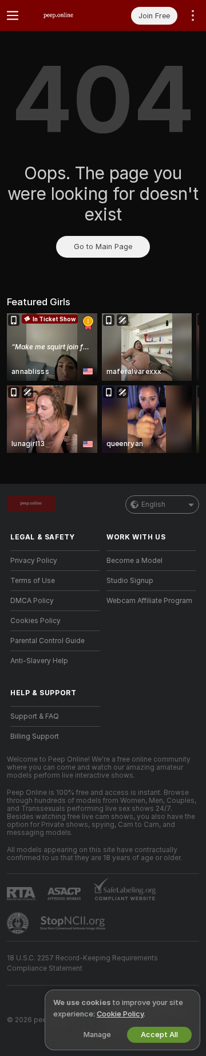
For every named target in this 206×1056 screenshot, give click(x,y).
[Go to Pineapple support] (19, 923)
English (153, 505)
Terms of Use (32, 581)
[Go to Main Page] (64, 15)
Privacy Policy (33, 561)
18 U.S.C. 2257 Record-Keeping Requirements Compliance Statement (82, 963)
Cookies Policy (35, 621)
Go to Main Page (103, 246)
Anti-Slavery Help (39, 661)
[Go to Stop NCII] (74, 923)
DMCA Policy (32, 601)
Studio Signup (129, 581)
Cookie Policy (120, 1014)
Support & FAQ (34, 716)
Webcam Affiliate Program (149, 601)
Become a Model (134, 561)
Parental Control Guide (47, 641)
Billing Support (34, 736)
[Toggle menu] (12, 15)
